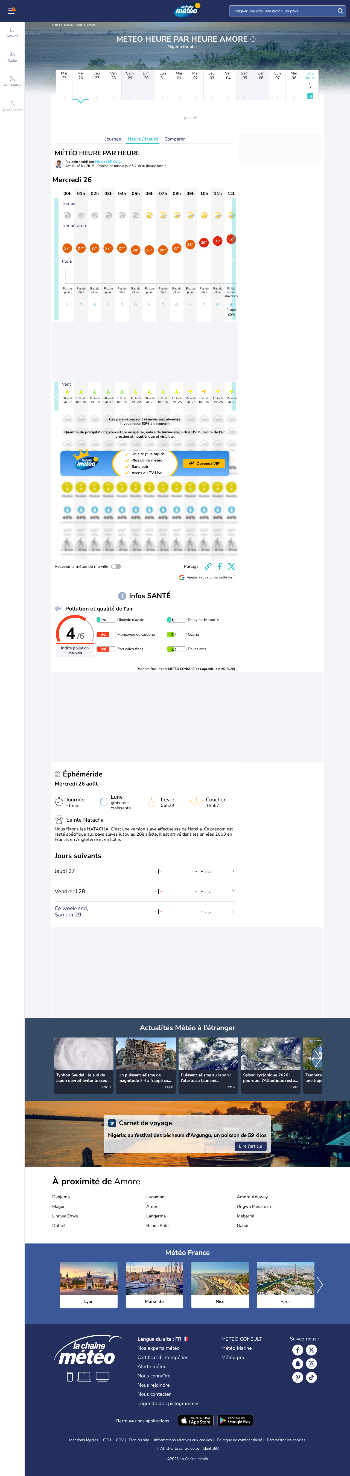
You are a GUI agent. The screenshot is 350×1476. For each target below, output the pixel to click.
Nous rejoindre (154, 1385)
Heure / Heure (143, 139)
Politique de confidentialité (239, 1440)
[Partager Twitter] (231, 566)
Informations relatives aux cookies (183, 1440)
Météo (56, 25)
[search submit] (340, 10)
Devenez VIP (208, 463)
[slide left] (56, 259)
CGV (120, 1440)
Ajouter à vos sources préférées (210, 577)
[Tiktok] (311, 1377)
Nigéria (68, 25)
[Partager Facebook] (219, 566)
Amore (91, 25)
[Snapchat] (297, 1363)
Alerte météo (152, 1366)
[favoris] (253, 39)
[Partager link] (208, 566)
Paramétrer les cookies (286, 1440)
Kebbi (79, 25)
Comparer (175, 139)
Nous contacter (154, 1394)
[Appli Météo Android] (235, 1421)
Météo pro (232, 1357)
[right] (318, 1059)
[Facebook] (297, 1350)
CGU (107, 1440)
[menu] (12, 11)
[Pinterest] (297, 1377)
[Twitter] (311, 1350)
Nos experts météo (159, 1348)
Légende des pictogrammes (169, 1403)
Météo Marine (236, 1348)
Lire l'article (250, 1146)
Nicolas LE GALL (108, 161)
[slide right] (234, 259)
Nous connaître (154, 1375)
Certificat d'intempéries (163, 1357)
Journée (113, 139)
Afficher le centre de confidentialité (189, 1448)
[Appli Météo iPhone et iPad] (196, 1421)
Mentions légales (83, 1440)
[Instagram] (311, 1363)
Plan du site (139, 1440)
